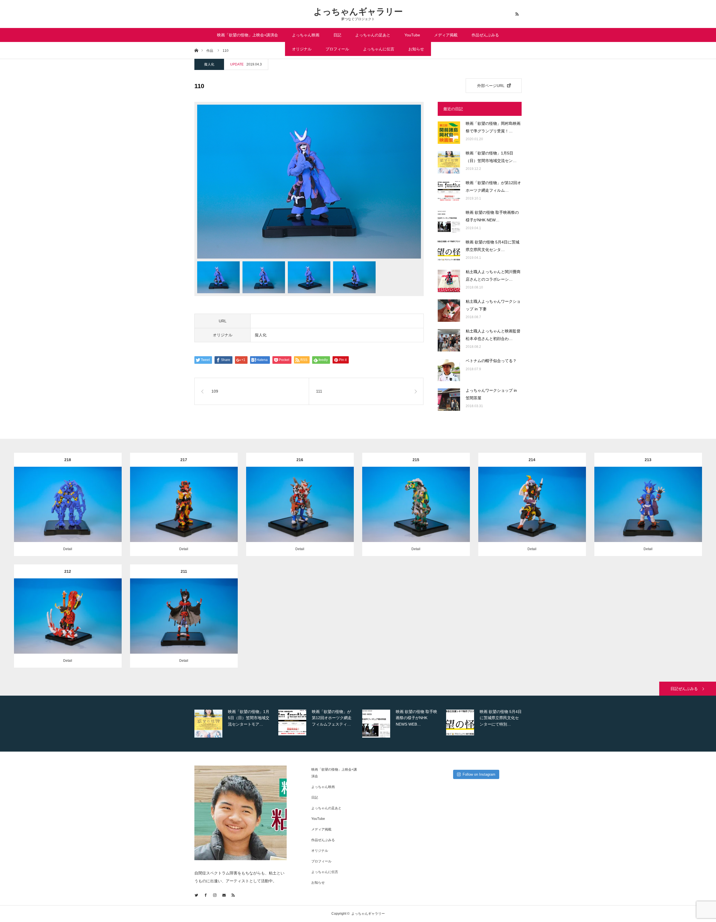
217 (183, 460)
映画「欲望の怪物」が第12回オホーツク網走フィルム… (493, 186)
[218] (68, 512)
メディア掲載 (446, 35)
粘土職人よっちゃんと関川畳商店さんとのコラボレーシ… (493, 275)
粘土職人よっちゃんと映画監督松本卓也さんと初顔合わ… (493, 335)
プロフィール (337, 49)
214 (532, 460)
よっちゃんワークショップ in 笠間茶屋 (491, 394)
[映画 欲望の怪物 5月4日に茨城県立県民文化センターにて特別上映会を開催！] (449, 251)
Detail (67, 549)
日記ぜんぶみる (684, 688)
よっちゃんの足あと (372, 35)
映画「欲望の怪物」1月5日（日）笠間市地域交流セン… (491, 157)
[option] (309, 182)
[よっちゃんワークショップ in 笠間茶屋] (449, 399)
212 (67, 571)
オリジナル (302, 49)
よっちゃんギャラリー (358, 12)
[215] (416, 512)
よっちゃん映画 (305, 35)
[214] (532, 512)
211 (184, 571)
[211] (184, 624)
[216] (300, 512)
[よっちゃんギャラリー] (241, 859)
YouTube (412, 35)
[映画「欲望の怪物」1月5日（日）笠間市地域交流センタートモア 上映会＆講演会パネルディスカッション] (449, 162)
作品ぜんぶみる (485, 35)
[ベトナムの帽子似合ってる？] (449, 370)
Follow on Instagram (479, 774)
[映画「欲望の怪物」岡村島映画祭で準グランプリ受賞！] (449, 132)
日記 (337, 35)
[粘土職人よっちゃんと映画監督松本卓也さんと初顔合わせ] (449, 340)
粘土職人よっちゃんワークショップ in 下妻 (493, 305)
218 (67, 460)
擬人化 (209, 64)
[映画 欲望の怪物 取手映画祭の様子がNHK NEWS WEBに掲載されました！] (449, 221)
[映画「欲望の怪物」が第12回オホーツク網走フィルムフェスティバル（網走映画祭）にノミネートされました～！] (449, 192)
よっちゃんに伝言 (378, 49)
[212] (68, 624)
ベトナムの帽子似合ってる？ (491, 360)
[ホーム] (196, 50)
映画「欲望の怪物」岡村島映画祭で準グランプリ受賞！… (493, 127)
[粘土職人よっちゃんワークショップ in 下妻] (449, 310)
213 (648, 460)
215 (416, 460)
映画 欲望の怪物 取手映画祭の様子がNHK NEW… (492, 216)
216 (299, 460)
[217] (184, 512)
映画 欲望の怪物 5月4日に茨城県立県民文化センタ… (492, 246)
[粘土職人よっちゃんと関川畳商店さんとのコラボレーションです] (449, 281)
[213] (648, 512)
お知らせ (416, 49)
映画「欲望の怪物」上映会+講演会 (247, 35)
